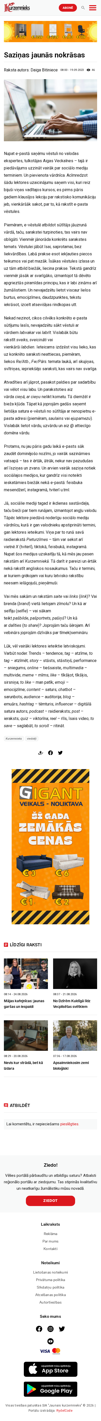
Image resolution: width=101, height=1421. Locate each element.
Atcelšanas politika (50, 1295)
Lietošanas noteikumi (50, 1272)
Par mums (50, 1241)
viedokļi (32, 738)
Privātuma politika (50, 1280)
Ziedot (50, 1201)
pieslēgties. (69, 1124)
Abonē (68, 8)
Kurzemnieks (14, 738)
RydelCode (64, 1410)
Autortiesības (50, 1302)
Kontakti (50, 1249)
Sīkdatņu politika (50, 1287)
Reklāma (50, 1234)
